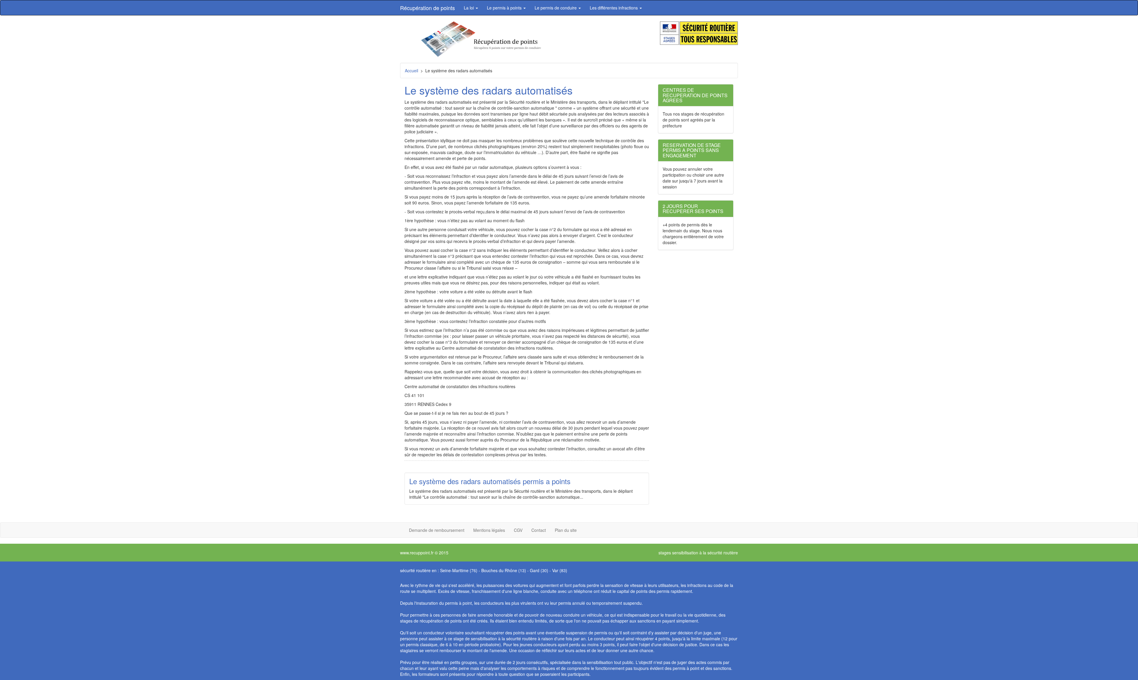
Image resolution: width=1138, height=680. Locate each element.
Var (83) (559, 570)
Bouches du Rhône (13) (503, 570)
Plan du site (566, 530)
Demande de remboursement (436, 530)
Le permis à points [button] (505, 8)
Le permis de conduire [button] (556, 8)
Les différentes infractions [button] (614, 8)
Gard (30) (539, 570)
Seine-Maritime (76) (458, 570)
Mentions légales (489, 530)
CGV (518, 530)
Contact (538, 530)
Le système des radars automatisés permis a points (489, 481)
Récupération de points (427, 8)
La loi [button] (469, 8)
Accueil (411, 70)
